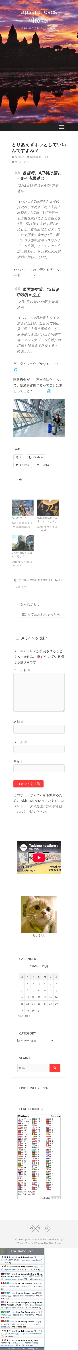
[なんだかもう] (23, 508)
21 (22, 1003)
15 (27, 997)
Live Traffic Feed (22, 1251)
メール (20, 742)
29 (27, 1010)
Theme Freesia (25, 1243)
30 (33, 1010)
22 (27, 1003)
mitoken (19, 157)
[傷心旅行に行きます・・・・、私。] (48, 508)
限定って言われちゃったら (42, 614)
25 (45, 1003)
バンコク (21, 587)
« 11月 (20, 1015)
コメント (21, 670)
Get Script (11, 1349)
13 (56, 990)
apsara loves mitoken (39, 16)
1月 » (27, 1015)
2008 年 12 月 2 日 (39, 157)
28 (21, 1010)
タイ (36, 294)
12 (51, 990)
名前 (18, 722)
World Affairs (41, 580)
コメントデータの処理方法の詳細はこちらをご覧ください (38, 806)
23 (33, 1003)
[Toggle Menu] (61, 127)
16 (33, 997)
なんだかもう (19, 517)
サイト (18, 761)
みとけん (39, 935)
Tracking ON (32, 1349)
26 (50, 1003)
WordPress (55, 1243)
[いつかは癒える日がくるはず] (23, 543)
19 (50, 997)
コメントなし (22, 162)
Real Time (21, 1349)
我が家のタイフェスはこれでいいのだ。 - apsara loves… (21, 1324)
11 (45, 990)
